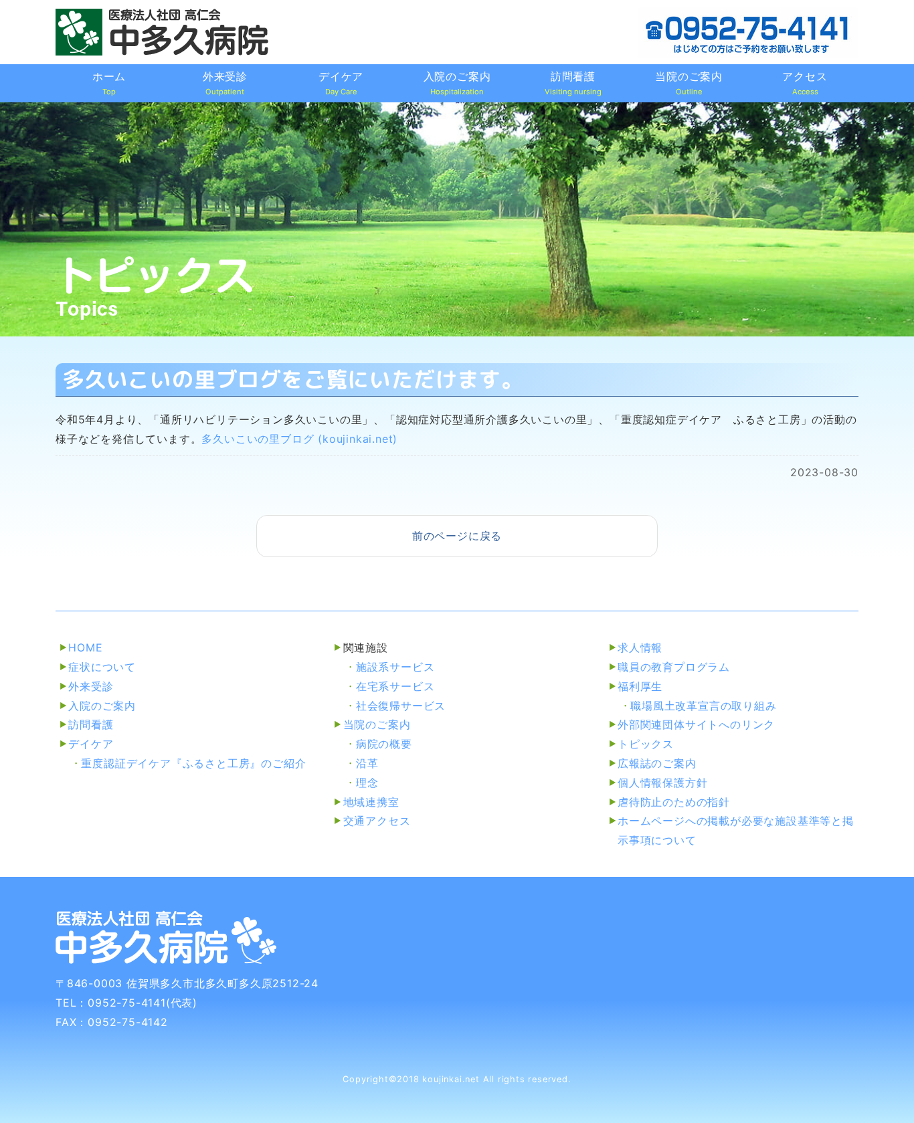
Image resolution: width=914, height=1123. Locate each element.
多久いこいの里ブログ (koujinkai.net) (299, 438)
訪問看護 (90, 724)
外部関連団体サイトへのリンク (696, 724)
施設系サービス (395, 667)
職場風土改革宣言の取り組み (703, 705)
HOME (85, 647)
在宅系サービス (395, 686)
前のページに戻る (457, 535)
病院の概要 (384, 743)
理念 (367, 782)
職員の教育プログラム (674, 667)
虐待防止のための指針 (674, 802)
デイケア (90, 743)
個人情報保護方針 (662, 782)
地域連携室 (371, 802)
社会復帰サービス (401, 705)
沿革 (367, 763)
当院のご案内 (377, 724)
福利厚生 (640, 686)
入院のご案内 (102, 705)
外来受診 (90, 686)
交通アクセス (377, 820)
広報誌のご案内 (657, 763)
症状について (102, 667)
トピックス (646, 743)
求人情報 (640, 647)
